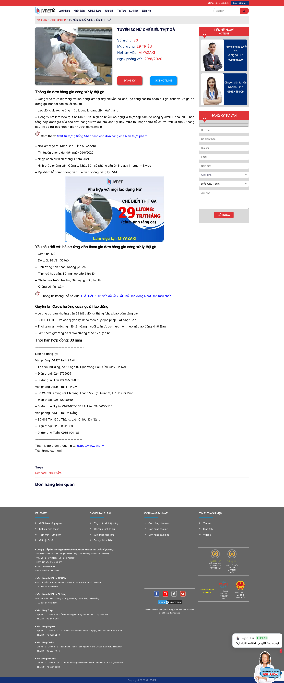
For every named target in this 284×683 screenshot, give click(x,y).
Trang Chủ (42, 19)
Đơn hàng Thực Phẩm (48, 472)
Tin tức (207, 523)
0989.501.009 (235, 59)
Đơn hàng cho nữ (158, 529)
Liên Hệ (146, 10)
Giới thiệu (64, 10)
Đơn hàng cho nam (159, 523)
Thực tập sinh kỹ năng (106, 523)
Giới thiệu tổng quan (50, 523)
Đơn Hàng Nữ (59, 19)
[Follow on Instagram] (165, 594)
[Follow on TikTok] (174, 594)
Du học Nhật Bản (103, 540)
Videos (207, 534)
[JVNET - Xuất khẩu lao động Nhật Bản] (43, 11)
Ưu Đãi (109, 10)
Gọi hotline (163, 80)
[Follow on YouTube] (183, 594)
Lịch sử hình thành (49, 529)
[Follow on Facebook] (156, 594)
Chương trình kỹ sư (104, 529)
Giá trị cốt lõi (46, 540)
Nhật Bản (79, 10)
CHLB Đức (94, 10)
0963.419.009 (235, 91)
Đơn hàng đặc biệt (159, 534)
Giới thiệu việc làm (104, 534)
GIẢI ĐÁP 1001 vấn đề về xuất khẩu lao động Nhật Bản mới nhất (126, 296)
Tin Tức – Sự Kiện (127, 10)
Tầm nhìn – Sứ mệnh (50, 534)
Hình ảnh (208, 529)
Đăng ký (130, 80)
